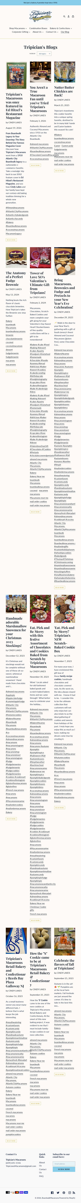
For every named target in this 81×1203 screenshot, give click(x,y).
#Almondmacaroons (15, 207)
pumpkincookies (13, 1134)
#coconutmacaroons (15, 229)
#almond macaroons (39, 144)
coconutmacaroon (62, 142)
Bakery (9, 321)
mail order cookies (62, 160)
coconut (9, 342)
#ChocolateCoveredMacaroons (44, 155)
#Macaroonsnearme (15, 801)
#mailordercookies (62, 468)
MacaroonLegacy (14, 233)
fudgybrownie (12, 357)
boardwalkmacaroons (64, 138)
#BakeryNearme (61, 353)
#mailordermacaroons (64, 472)
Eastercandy (67, 145)
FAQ (41, 1176)
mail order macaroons (64, 164)
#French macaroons (15, 790)
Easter (57, 145)
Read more (11, 240)
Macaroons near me (63, 156)
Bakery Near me (37, 476)
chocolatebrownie (14, 338)
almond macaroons (38, 459)
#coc (56, 775)
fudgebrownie (60, 149)
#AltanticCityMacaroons (17, 211)
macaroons (59, 153)
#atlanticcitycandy (14, 218)
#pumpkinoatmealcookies (17, 1070)
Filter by (32, 53)
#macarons (11, 793)
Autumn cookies (13, 1087)
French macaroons (38, 914)
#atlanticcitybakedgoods (17, 215)
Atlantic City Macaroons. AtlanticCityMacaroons (40, 465)
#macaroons (11, 797)
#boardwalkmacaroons (16, 226)
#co (7, 732)
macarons (10, 360)
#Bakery (9, 222)
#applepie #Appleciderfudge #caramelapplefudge (15, 698)
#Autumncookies (14, 715)
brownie (9, 335)
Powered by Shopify (67, 1198)
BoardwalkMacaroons (50, 1198)
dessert (9, 349)
